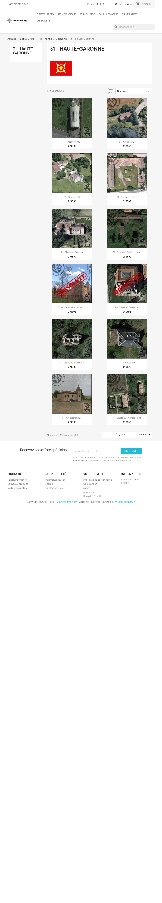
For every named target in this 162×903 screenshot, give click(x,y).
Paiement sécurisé (55, 479)
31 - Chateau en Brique (71, 362)
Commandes (90, 483)
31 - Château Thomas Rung (126, 417)
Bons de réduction (93, 496)
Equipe (49, 483)
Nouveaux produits (17, 483)
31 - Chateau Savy (71, 417)
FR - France (129, 14)
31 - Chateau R (127, 362)
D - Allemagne (108, 14)
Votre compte (93, 474)
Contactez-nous (17, 4)
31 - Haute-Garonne (24, 51)
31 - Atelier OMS (71, 141)
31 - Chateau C (72, 197)
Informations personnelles (97, 479)
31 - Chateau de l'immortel (127, 252)
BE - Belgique (67, 14)
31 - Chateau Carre (127, 197)
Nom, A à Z (133, 91)
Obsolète (43, 20)
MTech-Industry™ (125, 502)
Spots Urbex (46, 14)
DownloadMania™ (67, 502)
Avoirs (86, 487)
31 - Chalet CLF (127, 141)
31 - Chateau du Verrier (127, 307)
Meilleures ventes (17, 487)
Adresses (88, 492)
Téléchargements (17, 479)
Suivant (145, 435)
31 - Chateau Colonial (71, 252)
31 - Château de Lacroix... (71, 307)
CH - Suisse (87, 14)
